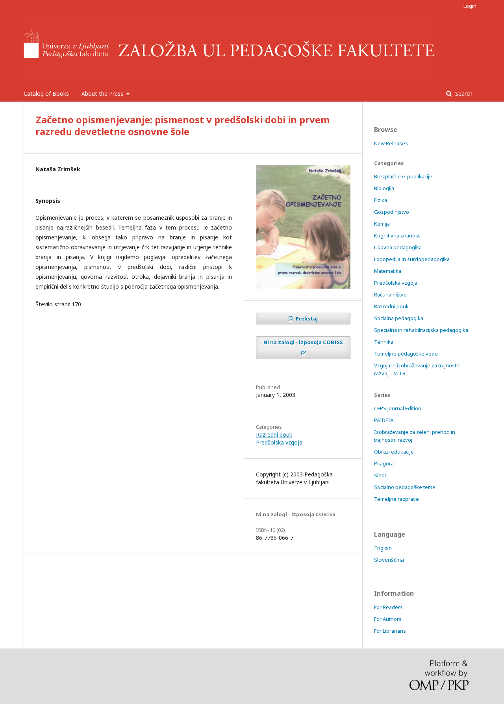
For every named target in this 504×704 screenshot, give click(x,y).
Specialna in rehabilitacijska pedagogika (421, 329)
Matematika (387, 270)
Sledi (380, 475)
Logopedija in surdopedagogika (412, 259)
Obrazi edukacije (394, 451)
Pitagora (384, 463)
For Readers (388, 607)
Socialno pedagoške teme (404, 487)
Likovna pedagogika (398, 247)
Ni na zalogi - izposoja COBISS (303, 342)
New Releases (391, 143)
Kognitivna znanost (397, 235)
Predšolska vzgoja (279, 442)
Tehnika (383, 341)
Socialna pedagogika (398, 318)
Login (469, 5)
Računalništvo (390, 294)
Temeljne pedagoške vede (406, 353)
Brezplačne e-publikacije (403, 176)
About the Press (103, 93)
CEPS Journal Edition (397, 408)
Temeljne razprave (396, 498)
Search (463, 93)
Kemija (382, 223)
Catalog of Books (46, 93)
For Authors (388, 618)
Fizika (380, 200)
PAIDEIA (383, 420)
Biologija (384, 188)
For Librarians (390, 630)
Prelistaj (306, 318)
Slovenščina (389, 559)
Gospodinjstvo (391, 211)
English (383, 548)
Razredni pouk (274, 434)
